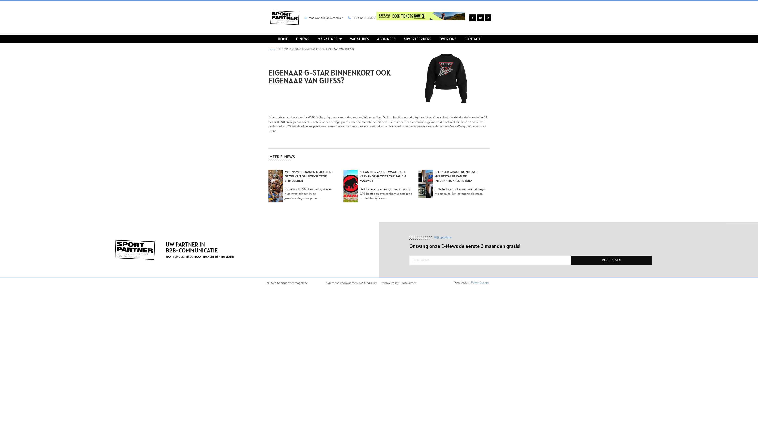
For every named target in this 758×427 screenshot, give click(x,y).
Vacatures (359, 39)
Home (283, 39)
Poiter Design (480, 282)
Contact (472, 39)
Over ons (448, 39)
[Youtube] (480, 17)
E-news (303, 39)
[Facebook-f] (472, 17)
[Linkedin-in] (488, 17)
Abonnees (386, 39)
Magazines (327, 39)
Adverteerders (417, 39)
